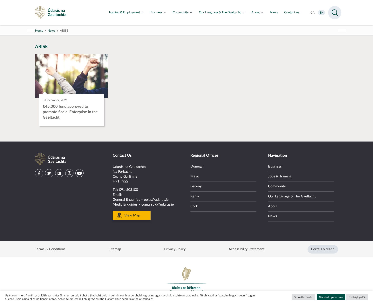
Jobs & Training (279, 176)
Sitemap (115, 249)
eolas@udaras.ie (156, 200)
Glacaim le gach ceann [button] (331, 297)
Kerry (194, 196)
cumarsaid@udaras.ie (157, 204)
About (272, 206)
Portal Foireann (323, 249)
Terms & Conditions (50, 249)
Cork (194, 206)
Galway (196, 186)
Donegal (196, 166)
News (51, 30)
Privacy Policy (175, 249)
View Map (132, 215)
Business (275, 166)
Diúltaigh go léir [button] (357, 297)
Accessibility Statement (246, 249)
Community (277, 186)
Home (39, 30)
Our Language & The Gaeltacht (292, 196)
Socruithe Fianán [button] (303, 297)
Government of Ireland (186, 280)
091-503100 (128, 190)
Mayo (194, 176)
